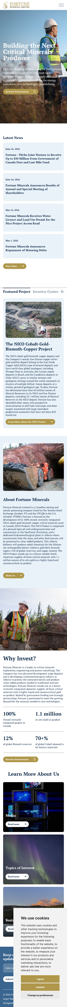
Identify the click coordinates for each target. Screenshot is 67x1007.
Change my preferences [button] (40, 995)
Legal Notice (10, 998)
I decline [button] (40, 987)
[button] (61, 5)
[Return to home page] (16, 5)
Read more (13, 824)
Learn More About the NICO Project (27, 421)
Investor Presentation (17, 91)
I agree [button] (40, 979)
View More (11, 266)
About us (10, 575)
